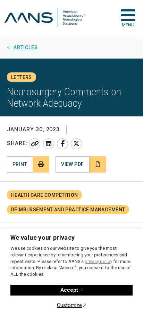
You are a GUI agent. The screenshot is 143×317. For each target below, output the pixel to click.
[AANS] (44, 18)
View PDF (72, 164)
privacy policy (98, 261)
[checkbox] (128, 15)
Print (19, 164)
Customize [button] (69, 305)
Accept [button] (69, 290)
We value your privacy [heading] (42, 237)
